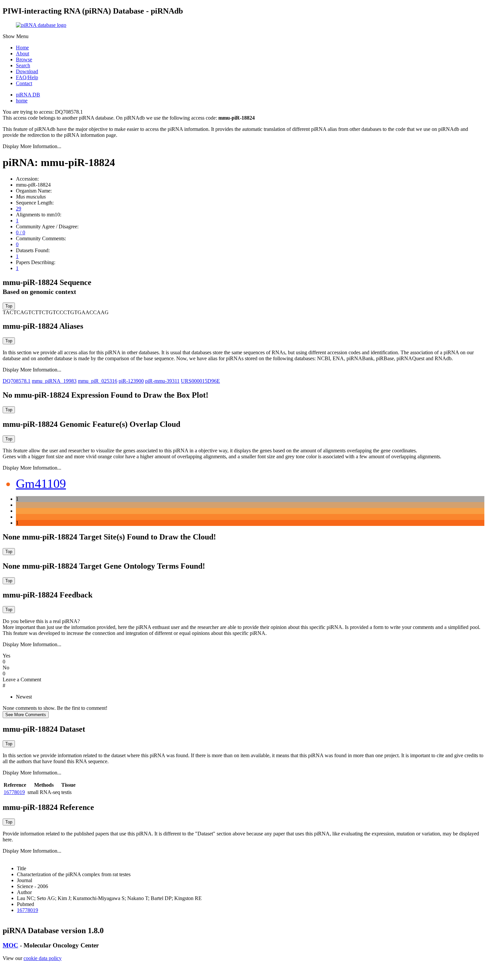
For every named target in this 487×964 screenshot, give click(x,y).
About (22, 53)
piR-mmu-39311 (162, 381)
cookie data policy (43, 958)
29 (18, 208)
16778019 (14, 792)
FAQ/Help (27, 77)
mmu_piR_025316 (97, 381)
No (6, 667)
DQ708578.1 (16, 381)
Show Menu (15, 36)
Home (22, 47)
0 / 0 (20, 232)
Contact (24, 83)
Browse (24, 59)
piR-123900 (131, 381)
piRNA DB (28, 94)
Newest (24, 697)
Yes (6, 655)
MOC (10, 945)
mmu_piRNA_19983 (54, 381)
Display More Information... (32, 146)
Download (27, 71)
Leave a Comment (22, 679)
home (21, 100)
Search (23, 65)
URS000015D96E (200, 381)
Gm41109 (41, 483)
